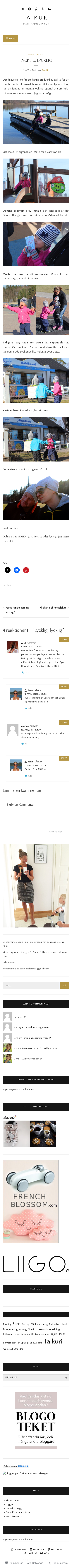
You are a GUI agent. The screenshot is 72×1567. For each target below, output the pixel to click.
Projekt (53, 1334)
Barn (31, 54)
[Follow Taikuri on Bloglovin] (16, 1467)
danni (30, 690)
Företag (23, 1329)
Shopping (23, 1342)
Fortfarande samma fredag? (17, 610)
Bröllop (26, 1324)
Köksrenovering (11, 1334)
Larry (16, 1017)
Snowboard (36, 1342)
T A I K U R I (36, 18)
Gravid (31, 1329)
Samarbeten (9, 1342)
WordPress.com (14, 1516)
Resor (62, 1334)
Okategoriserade (40, 1334)
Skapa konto (12, 1500)
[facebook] (29, 9)
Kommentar (55, 831)
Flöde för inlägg (14, 1508)
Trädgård (8, 1349)
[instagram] (22, 9)
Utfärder (18, 1349)
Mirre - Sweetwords (24, 1048)
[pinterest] (36, 9)
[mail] (50, 9)
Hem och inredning (48, 1329)
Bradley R (18, 1027)
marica (25, 726)
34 (25, 1017)
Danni (45, 70)
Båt (32, 1324)
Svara (64, 639)
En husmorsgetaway (38, 1027)
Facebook (36, 1289)
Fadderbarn (55, 1324)
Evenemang (41, 1324)
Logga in (10, 1504)
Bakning (7, 1324)
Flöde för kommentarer (18, 1512)
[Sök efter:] (36, 985)
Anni (23, 643)
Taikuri (39, 54)
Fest (64, 1324)
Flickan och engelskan (53, 607)
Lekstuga (25, 1334)
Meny (12, 38)
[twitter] (43, 9)
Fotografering (10, 1329)
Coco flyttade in (48, 1048)
